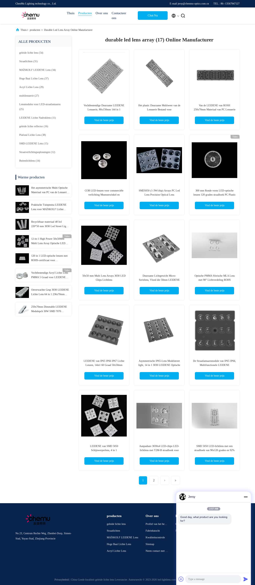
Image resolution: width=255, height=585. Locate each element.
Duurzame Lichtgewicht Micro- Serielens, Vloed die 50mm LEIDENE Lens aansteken (159, 279)
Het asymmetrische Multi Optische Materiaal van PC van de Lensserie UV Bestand (49, 190)
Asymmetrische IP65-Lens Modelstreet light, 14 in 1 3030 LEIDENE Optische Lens (159, 365)
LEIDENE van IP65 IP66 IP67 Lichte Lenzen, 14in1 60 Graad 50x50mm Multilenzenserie (104, 365)
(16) (33, 126)
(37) (34, 78)
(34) (37, 70)
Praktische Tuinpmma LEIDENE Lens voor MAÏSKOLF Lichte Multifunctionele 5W (48, 207)
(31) (28, 61)
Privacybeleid (62, 579)
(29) (31, 87)
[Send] (246, 579)
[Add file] (181, 579)
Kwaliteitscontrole (155, 537)
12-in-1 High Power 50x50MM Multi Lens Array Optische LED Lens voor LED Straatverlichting (48, 241)
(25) (39, 107)
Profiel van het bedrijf (156, 525)
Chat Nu (153, 15)
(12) (37, 152)
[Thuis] (30, 15)
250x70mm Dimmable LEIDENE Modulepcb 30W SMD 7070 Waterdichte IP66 (49, 309)
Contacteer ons (119, 15)
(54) (31, 52)
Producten (85, 13)
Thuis (70, 13)
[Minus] (245, 497)
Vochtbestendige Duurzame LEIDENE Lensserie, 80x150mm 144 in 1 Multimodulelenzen (104, 109)
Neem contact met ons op (157, 551)
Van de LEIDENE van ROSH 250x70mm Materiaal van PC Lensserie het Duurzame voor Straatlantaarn (214, 109)
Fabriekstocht (153, 530)
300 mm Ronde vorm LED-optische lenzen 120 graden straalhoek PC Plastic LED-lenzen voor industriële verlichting (214, 194)
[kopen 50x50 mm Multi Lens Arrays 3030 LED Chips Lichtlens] (104, 245)
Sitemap (150, 544)
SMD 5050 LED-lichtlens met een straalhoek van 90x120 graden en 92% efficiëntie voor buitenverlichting (214, 450)
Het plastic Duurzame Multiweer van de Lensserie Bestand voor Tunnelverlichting (159, 109)
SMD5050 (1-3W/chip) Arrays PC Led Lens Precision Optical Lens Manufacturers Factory (159, 194)
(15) (33, 143)
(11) (37, 117)
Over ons (102, 13)
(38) (32, 135)
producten (35, 30)
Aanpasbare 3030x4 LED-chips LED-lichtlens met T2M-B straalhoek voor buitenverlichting (159, 450)
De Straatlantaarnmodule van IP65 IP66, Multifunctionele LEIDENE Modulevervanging (214, 365)
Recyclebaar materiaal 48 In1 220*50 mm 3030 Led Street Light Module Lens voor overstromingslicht (49, 224)
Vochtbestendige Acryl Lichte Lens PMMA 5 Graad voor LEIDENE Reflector (49, 275)
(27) (29, 95)
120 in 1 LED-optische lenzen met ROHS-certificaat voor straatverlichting (49, 258)
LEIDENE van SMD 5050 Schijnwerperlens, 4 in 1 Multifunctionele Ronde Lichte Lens (104, 450)
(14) (29, 160)
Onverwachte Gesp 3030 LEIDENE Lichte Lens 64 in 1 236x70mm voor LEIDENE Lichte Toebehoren (50, 292)
